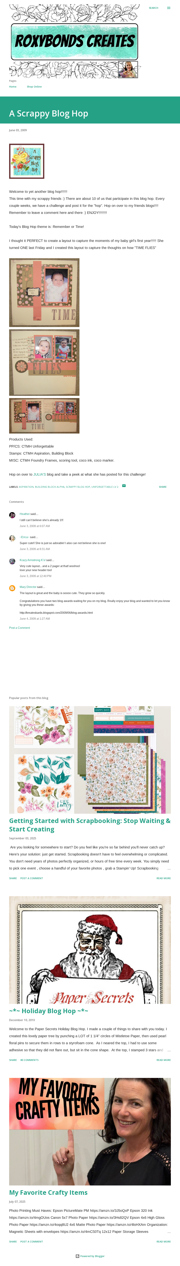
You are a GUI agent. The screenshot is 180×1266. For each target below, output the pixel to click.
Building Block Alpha (50, 486)
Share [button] (163, 486)
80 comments (29, 1060)
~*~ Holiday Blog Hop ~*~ (48, 1011)
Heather (25, 513)
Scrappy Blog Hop (78, 486)
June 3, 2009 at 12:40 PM (35, 576)
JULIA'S (39, 474)
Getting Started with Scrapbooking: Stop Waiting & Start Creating (90, 824)
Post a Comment (19, 627)
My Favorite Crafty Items (48, 1192)
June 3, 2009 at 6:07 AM (35, 526)
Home (12, 86)
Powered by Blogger (92, 1256)
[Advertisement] (90, 665)
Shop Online (34, 86)
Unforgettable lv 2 (105, 486)
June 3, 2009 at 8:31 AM (35, 549)
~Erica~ (24, 537)
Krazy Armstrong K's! (33, 560)
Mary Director (28, 586)
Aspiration (26, 486)
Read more (164, 878)
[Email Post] (124, 486)
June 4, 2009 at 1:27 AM (35, 618)
